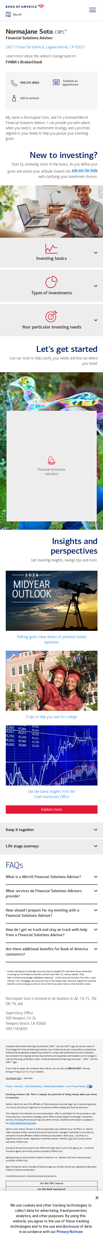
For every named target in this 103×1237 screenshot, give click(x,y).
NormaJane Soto (13, 1078)
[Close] (97, 1197)
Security (18, 1086)
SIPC (70, 1138)
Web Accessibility (33, 1086)
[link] (52, 466)
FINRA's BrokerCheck (24, 62)
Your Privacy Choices (76, 1086)
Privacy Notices (69, 1232)
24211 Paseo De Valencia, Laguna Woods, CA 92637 (45, 47)
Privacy (9, 1086)
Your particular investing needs (51, 327)
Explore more (51, 809)
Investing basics (51, 259)
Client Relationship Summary (23, 1123)
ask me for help (85, 171)
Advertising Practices (54, 1086)
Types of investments (51, 293)
